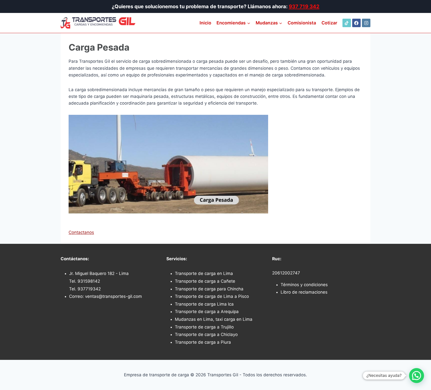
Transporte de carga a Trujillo (204, 327)
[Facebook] (356, 23)
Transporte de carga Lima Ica (204, 304)
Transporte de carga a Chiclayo (206, 334)
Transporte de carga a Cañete (205, 281)
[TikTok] (346, 23)
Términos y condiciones (304, 284)
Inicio (205, 22)
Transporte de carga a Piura (203, 342)
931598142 (89, 281)
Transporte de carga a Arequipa (207, 311)
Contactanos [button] (81, 232)
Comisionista (302, 22)
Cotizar (329, 22)
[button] (416, 375)
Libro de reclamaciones (304, 292)
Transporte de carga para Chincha (209, 288)
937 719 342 (304, 6)
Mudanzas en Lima (194, 319)
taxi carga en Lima (234, 319)
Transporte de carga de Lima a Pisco (212, 296)
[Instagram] (366, 23)
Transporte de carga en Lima (204, 273)
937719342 (89, 288)
